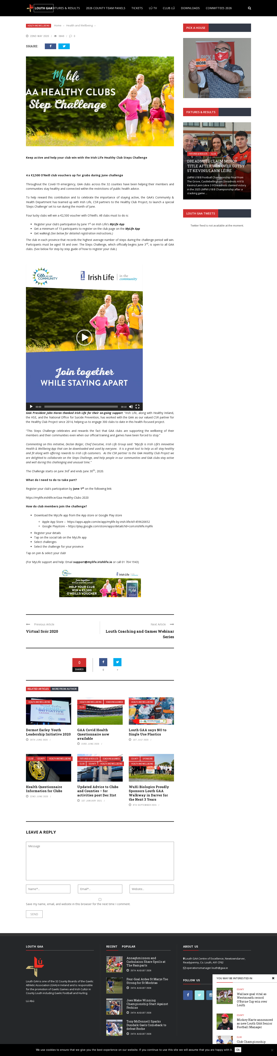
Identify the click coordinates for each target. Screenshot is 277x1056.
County (41, 758)
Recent (111, 946)
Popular (128, 946)
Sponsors (148, 758)
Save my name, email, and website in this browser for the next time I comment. (78, 904)
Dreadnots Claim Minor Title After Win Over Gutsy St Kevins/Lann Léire (216, 166)
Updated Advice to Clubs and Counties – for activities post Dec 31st (97, 791)
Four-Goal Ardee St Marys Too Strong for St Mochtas (147, 981)
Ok (238, 1049)
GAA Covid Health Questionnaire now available (93, 734)
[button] (84, 337)
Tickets (137, 8)
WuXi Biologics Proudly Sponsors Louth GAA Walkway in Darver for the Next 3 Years (149, 793)
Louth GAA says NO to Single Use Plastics (147, 732)
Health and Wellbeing (38, 25)
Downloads (190, 8)
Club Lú (169, 8)
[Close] (273, 978)
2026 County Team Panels (105, 8)
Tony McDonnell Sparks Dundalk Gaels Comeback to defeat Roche (146, 1025)
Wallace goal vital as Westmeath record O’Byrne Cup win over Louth (252, 999)
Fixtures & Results (65, 8)
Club (82, 707)
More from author (64, 689)
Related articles (38, 689)
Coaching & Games (114, 702)
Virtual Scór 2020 (42, 631)
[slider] (81, 407)
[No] (272, 1050)
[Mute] (131, 407)
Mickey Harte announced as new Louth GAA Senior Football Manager (255, 1023)
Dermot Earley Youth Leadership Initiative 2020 (48, 732)
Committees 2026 (219, 8)
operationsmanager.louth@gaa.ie (207, 968)
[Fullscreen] (137, 407)
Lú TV (153, 8)
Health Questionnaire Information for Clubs (44, 789)
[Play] (31, 407)
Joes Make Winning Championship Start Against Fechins (147, 1003)
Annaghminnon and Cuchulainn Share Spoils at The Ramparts (146, 961)
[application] (84, 337)
